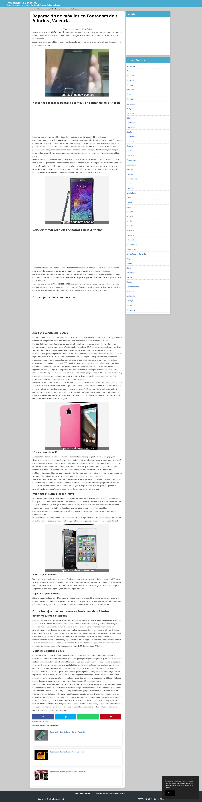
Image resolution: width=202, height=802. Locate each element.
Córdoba (130, 141)
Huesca (130, 174)
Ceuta (129, 132)
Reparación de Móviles (22, 2)
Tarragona (131, 272)
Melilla (129, 221)
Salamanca (131, 249)
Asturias (130, 90)
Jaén (129, 183)
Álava (129, 71)
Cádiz (129, 118)
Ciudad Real (132, 136)
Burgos (130, 108)
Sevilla (129, 263)
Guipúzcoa (131, 165)
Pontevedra (132, 244)
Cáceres (130, 113)
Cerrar (170, 793)
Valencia (39, 9)
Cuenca (130, 146)
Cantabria (131, 122)
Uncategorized (133, 286)
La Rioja (130, 188)
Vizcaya (130, 301)
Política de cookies (82, 793)
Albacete (130, 75)
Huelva (130, 169)
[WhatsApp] (88, 717)
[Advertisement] (77, 120)
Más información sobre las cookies (110, 793)
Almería (130, 85)
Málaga (130, 216)
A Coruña (131, 66)
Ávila (129, 94)
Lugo (129, 207)
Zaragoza (131, 310)
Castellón (131, 127)
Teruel (129, 277)
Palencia (130, 240)
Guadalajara (132, 160)
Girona (130, 151)
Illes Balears (132, 179)
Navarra (130, 230)
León (129, 197)
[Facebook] (43, 717)
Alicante (130, 80)
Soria (129, 268)
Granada (130, 155)
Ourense (130, 235)
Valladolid (131, 296)
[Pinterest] (111, 717)
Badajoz (130, 99)
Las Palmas (131, 193)
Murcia (130, 225)
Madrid (130, 211)
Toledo (129, 282)
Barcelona (131, 104)
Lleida (129, 202)
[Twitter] (66, 717)
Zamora (130, 305)
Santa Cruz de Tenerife (136, 254)
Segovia (130, 258)
